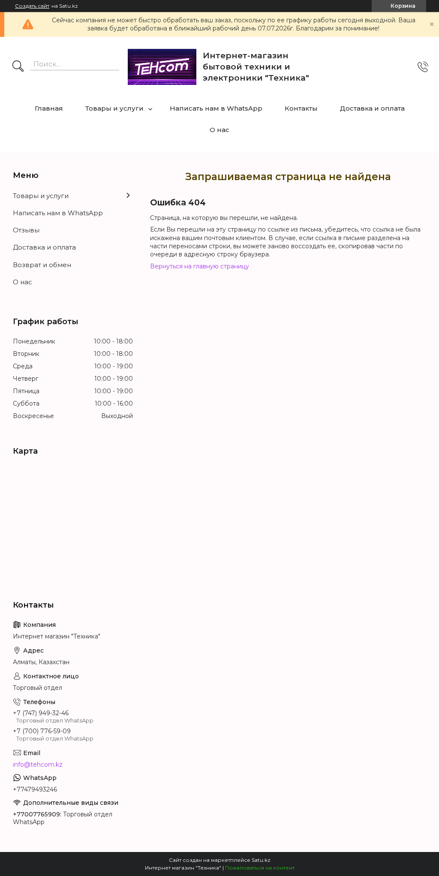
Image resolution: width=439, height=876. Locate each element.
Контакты (301, 108)
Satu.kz (261, 860)
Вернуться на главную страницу (199, 266)
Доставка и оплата (372, 108)
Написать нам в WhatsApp (216, 108)
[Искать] (18, 67)
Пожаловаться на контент (260, 867)
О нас (219, 130)
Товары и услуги (114, 108)
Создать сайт (32, 6)
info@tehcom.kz (38, 764)
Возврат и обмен (42, 265)
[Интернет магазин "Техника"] (162, 67)
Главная (49, 108)
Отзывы (26, 230)
